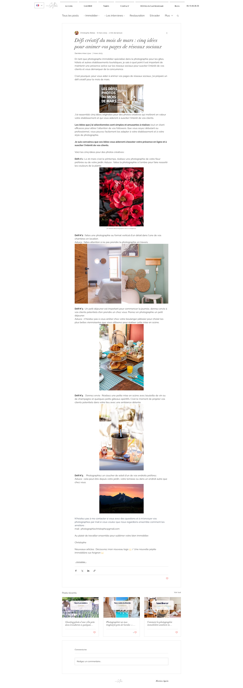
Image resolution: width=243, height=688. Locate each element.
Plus (167, 15)
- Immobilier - (91, 15)
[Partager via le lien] (94, 571)
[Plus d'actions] (166, 32)
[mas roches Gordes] (121, 607)
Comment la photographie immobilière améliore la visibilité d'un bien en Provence (161, 623)
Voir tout (177, 592)
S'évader (155, 15)
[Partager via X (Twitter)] (82, 571)
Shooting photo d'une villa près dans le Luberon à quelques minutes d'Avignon (80, 623)
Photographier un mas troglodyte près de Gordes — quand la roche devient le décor (121, 623)
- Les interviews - (114, 15)
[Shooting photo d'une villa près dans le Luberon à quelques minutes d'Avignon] (80, 607)
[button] (178, 16)
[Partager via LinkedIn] (88, 571)
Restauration (137, 15)
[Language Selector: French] (39, 5)
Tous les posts (70, 15)
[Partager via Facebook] (76, 571)
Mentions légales (162, 681)
